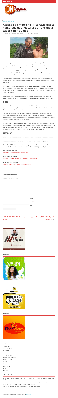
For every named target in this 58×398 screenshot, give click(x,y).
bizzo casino (6, 352)
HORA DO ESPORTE (7, 355)
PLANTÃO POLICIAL (25, 33)
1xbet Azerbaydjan (7, 348)
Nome (31, 198)
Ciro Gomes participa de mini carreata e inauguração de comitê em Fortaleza (21, 386)
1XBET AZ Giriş (6, 346)
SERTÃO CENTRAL (7, 366)
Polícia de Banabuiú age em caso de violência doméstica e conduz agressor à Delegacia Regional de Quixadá (14, 218)
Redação (6, 33)
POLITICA (5, 361)
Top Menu (8, 1)
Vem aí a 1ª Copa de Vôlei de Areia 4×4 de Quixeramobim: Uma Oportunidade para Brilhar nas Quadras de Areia (42, 218)
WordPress (28, 394)
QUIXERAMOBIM (6, 365)
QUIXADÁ (5, 363)
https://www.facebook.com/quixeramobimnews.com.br (17, 164)
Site (31, 205)
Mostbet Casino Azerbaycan (9, 357)
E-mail (32, 202)
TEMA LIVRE (5, 370)
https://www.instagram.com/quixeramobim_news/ (16, 152)
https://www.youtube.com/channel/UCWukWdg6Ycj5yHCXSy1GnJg (20, 158)
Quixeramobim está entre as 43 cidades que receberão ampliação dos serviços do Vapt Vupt (25, 382)
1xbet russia (6, 350)
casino (4, 354)
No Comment (35, 33)
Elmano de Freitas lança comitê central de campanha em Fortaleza (19, 384)
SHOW (4, 368)
